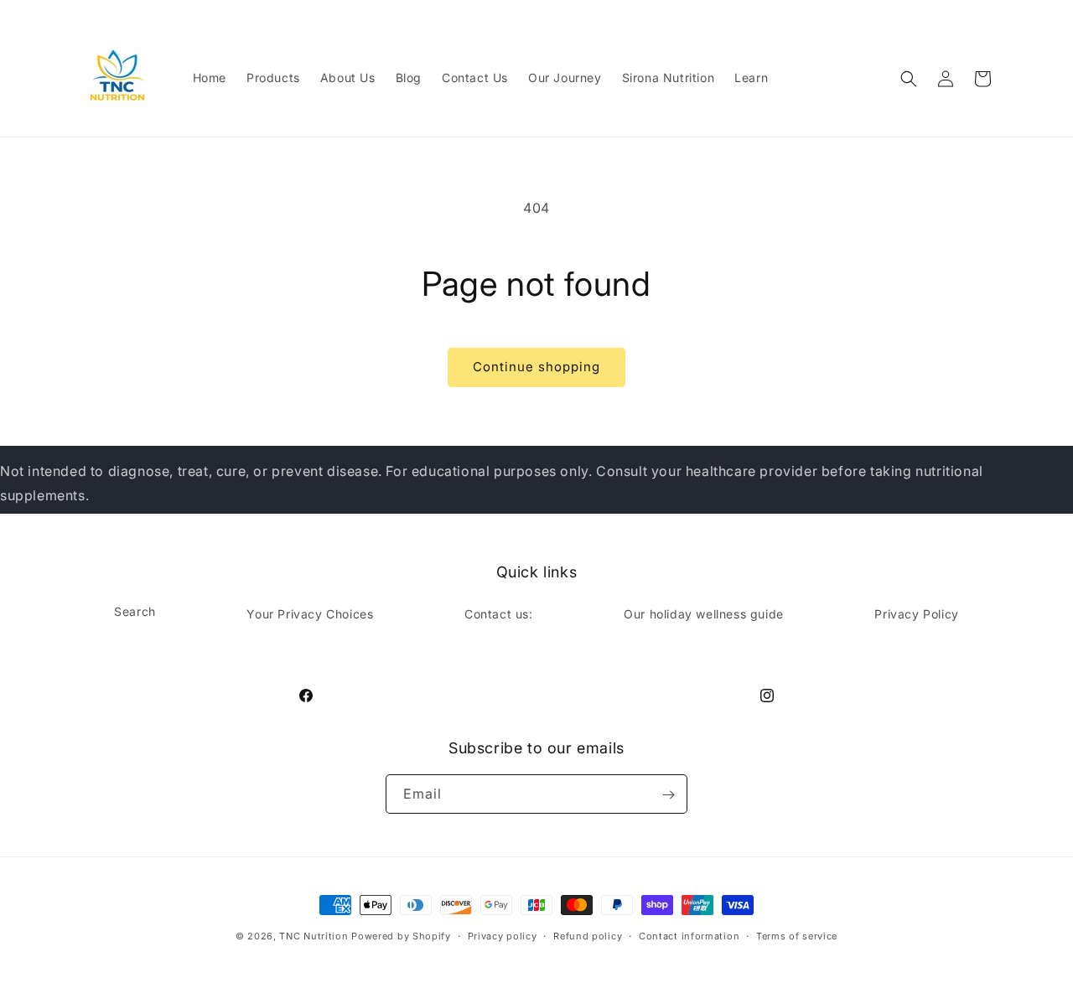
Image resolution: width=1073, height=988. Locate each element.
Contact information (689, 935)
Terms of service (796, 935)
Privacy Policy (916, 613)
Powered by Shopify (401, 936)
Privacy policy (502, 935)
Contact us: (498, 613)
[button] (908, 78)
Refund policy (587, 935)
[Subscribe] (668, 795)
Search (135, 610)
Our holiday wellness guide (704, 613)
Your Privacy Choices (309, 613)
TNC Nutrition (313, 936)
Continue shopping (536, 367)
